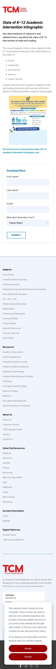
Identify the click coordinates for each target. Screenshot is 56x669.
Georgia (6, 463)
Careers (6, 434)
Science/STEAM (10, 318)
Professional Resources (14, 314)
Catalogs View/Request (13, 371)
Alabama (7, 453)
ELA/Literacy (8, 275)
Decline (28, 656)
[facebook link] (20, 666)
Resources (8, 347)
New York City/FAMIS (12, 477)
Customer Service (11, 425)
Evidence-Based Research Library (18, 376)
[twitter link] (37, 666)
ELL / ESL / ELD (10, 299)
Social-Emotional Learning (15, 279)
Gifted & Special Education (15, 304)
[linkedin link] (26, 666)
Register (6, 521)
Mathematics (9, 309)
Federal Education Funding (15, 362)
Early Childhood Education (15, 294)
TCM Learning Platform (13, 540)
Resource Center (10, 391)
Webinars (7, 396)
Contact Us (8, 439)
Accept (28, 648)
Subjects (7, 269)
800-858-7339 (10, 598)
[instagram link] (31, 666)
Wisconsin (8, 502)
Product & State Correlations (16, 367)
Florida (6, 468)
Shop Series (8, 338)
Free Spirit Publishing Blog (15, 386)
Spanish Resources (12, 328)
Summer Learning (11, 333)
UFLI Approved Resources (15, 401)
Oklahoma (7, 487)
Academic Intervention (13, 352)
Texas (5, 492)
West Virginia (9, 497)
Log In (5, 516)
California (7, 458)
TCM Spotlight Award (12, 429)
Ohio (5, 482)
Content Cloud (9, 535)
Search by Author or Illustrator (17, 406)
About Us (7, 414)
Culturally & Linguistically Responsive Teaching (24, 289)
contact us (19, 586)
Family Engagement (12, 357)
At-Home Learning (11, 284)
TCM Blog (7, 381)
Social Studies (9, 323)
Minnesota (8, 473)
